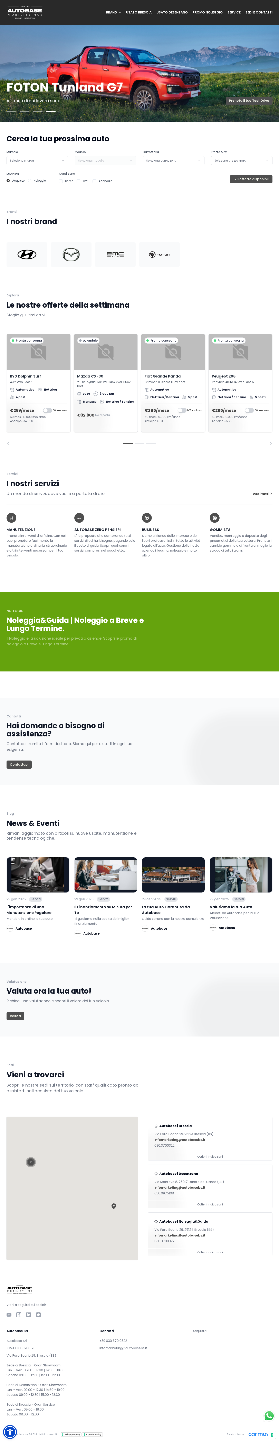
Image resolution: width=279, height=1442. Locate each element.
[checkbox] (61, 181)
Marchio (12, 152)
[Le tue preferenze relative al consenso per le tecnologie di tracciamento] (272, 1435)
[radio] (8, 180)
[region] (139, 389)
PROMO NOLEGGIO (208, 12)
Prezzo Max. (219, 152)
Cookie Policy (93, 1434)
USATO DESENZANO (172, 12)
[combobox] (37, 160)
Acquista (199, 1331)
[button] (113, 1206)
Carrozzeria (151, 152)
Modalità (13, 174)
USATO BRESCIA (139, 12)
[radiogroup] (26, 180)
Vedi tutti (261, 493)
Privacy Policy (72, 1434)
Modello (80, 152)
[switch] (47, 410)
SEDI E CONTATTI (259, 12)
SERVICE (234, 12)
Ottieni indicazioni (210, 1157)
